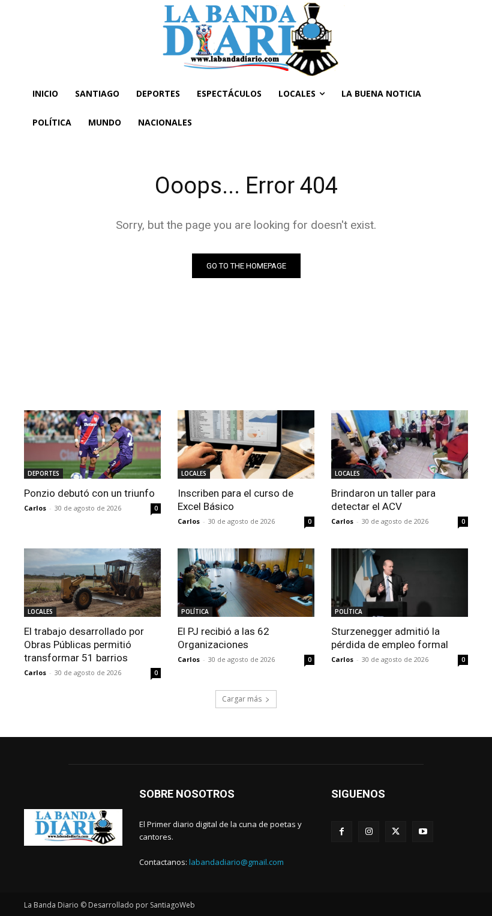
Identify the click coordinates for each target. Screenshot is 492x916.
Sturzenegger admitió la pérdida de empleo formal (389, 638)
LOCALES (193, 473)
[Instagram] (368, 831)
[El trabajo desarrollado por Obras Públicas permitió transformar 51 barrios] (92, 582)
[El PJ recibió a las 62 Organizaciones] (246, 582)
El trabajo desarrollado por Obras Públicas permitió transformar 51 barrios (84, 644)
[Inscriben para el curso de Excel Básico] (246, 444)
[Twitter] (395, 831)
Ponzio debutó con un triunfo (89, 493)
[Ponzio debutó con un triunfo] (92, 444)
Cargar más (242, 699)
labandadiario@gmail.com (236, 862)
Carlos (35, 507)
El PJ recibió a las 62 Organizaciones (223, 638)
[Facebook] (341, 831)
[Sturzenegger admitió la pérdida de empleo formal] (399, 582)
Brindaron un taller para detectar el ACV (383, 499)
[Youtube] (422, 831)
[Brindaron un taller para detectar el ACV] (399, 444)
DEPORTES (43, 473)
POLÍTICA (195, 611)
